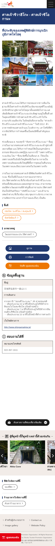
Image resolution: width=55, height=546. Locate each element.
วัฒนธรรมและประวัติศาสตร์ (18, 234)
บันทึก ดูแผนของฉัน (29, 266)
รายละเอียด (15, 441)
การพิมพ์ (29, 257)
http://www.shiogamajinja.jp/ (17, 327)
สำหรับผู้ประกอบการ (14, 520)
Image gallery (11, 525)
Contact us (36, 520)
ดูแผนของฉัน (12, 537)
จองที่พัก (9, 487)
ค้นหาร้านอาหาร (13, 503)
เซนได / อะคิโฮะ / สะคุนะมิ (18, 211)
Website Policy (38, 525)
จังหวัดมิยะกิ (10, 218)
